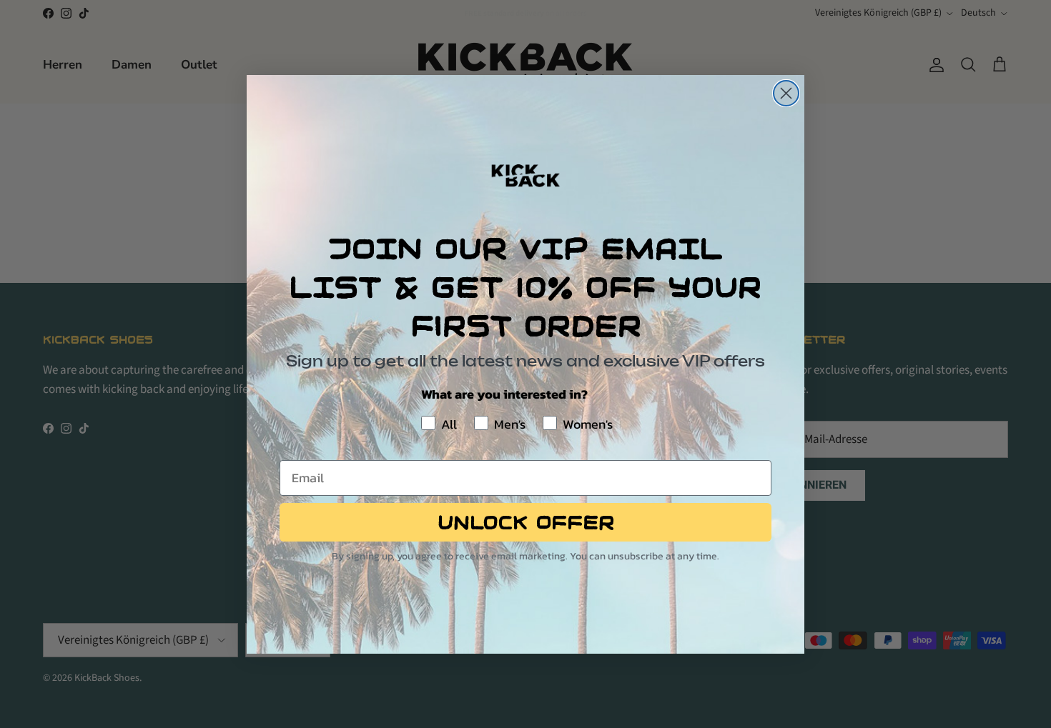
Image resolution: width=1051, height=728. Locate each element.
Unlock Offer (526, 522)
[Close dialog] (786, 93)
